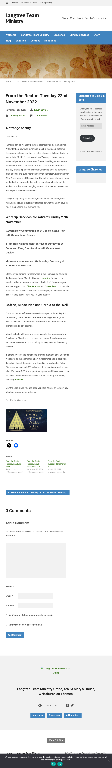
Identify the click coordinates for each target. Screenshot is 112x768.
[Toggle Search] (7, 3)
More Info (38, 715)
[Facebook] (67, 705)
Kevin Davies (41, 110)
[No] (108, 760)
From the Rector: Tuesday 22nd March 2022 (57, 464)
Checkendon (33, 286)
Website (10, 605)
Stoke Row (50, 286)
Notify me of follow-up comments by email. (30, 615)
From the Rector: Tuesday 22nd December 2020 (34, 464)
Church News (21, 81)
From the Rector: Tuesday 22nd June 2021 (14, 464)
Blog (8, 40)
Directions (54, 715)
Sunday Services (79, 35)
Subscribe (87, 138)
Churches (59, 35)
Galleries (20, 40)
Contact (35, 40)
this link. (19, 379)
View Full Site (56, 740)
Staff (97, 35)
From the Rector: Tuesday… (25, 492)
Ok (53, 764)
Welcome (11, 35)
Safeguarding (46, 3)
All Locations (72, 715)
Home (15, 3)
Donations (50, 40)
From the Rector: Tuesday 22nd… (61, 81)
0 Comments (40, 115)
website (46, 278)
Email (9, 596)
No (60, 764)
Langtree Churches (90, 169)
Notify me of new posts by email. (25, 624)
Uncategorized (36, 81)
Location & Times (29, 3)
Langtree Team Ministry (22, 18)
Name (10, 586)
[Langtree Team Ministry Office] (56, 673)
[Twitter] (72, 705)
